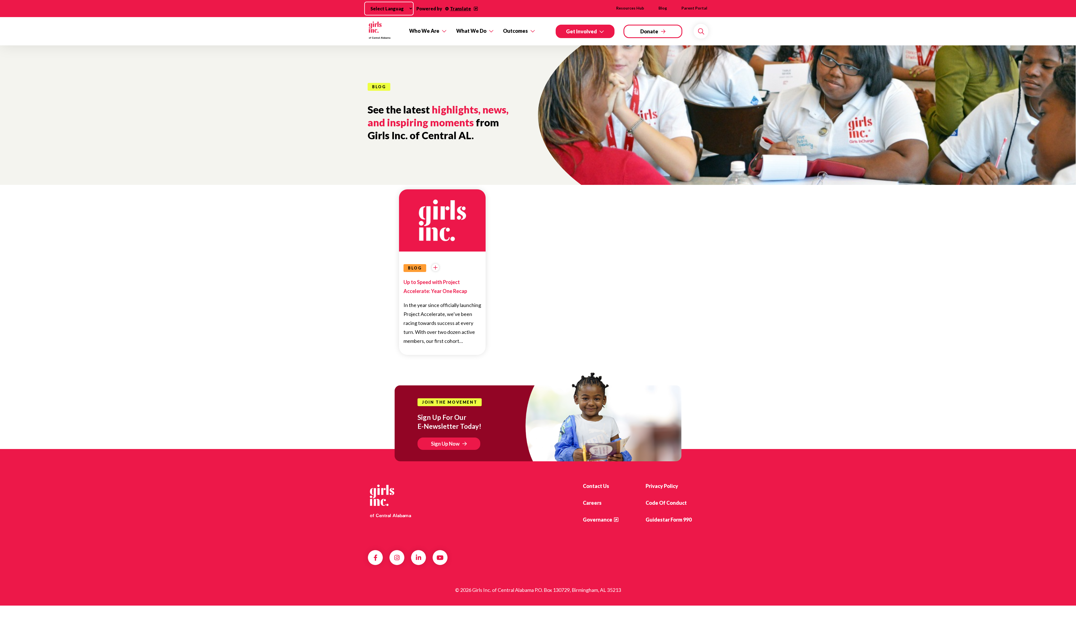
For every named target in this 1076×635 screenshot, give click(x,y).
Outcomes (515, 31)
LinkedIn (418, 557)
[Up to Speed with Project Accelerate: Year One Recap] (442, 217)
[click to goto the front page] (390, 501)
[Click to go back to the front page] (384, 31)
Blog (662, 8)
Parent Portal (694, 8)
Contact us (596, 486)
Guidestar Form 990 (669, 520)
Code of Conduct (666, 503)
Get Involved (581, 31)
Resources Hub (630, 8)
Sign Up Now (445, 444)
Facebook (375, 557)
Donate (649, 31)
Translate (460, 8)
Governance (597, 520)
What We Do (471, 31)
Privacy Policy (662, 486)
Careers (592, 503)
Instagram (397, 557)
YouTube (440, 557)
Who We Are (424, 31)
